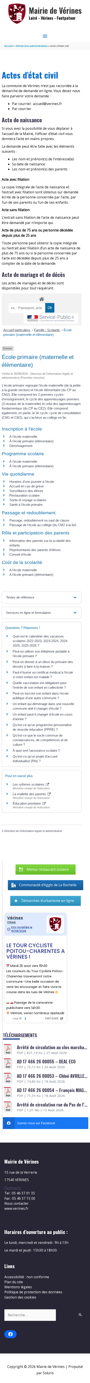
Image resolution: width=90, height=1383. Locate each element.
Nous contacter (16, 1203)
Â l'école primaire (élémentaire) (31, 466)
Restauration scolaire (24, 495)
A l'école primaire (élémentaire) (31, 574)
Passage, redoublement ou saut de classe (39, 520)
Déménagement (20, 446)
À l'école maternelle (23, 436)
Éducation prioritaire (27, 803)
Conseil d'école (20, 554)
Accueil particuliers (17, 330)
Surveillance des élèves (26, 491)
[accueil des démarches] (41, 298)
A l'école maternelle (23, 570)
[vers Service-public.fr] (51, 318)
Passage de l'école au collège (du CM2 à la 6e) (42, 525)
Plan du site (13, 1282)
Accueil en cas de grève (26, 486)
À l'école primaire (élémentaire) (31, 441)
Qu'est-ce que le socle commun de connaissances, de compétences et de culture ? (40, 740)
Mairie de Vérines (55, 10)
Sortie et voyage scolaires (27, 500)
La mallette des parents (30, 794)
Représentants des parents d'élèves (35, 550)
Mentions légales (18, 1287)
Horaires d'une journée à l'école (31, 481)
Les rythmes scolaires (29, 784)
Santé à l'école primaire (26, 504)
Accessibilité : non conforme (26, 1276)
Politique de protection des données (33, 1292)
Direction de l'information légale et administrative (33, 831)
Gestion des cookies (20, 1297)
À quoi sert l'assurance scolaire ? (36, 750)
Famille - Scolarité (47, 330)
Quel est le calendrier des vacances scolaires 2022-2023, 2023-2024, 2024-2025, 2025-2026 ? (40, 640)
